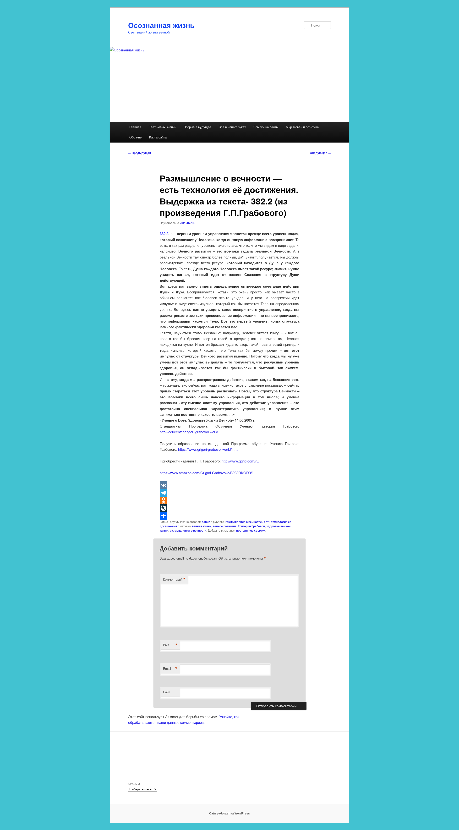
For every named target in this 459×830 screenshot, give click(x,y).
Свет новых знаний (162, 127)
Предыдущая (139, 153)
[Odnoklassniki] (229, 500)
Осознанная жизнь (161, 25)
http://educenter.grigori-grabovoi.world (189, 431)
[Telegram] (229, 493)
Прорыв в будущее (197, 127)
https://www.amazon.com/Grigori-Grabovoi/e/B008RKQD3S (206, 472)
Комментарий (174, 579)
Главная (135, 127)
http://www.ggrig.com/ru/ (240, 460)
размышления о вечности (188, 530)
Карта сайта (158, 137)
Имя (170, 645)
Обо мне (135, 137)
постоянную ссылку (250, 530)
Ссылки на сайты (265, 127)
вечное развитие (224, 526)
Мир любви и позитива (302, 127)
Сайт (166, 692)
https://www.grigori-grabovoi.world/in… (208, 449)
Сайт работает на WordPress (229, 813)
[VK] (229, 485)
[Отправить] (229, 516)
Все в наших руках (232, 127)
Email (170, 668)
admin (206, 522)
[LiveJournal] (229, 508)
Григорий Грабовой (251, 526)
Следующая (320, 153)
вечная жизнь (201, 526)
